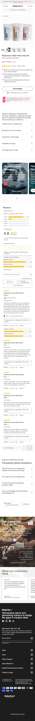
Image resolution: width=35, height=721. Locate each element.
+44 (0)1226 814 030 (6, 679)
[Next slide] (33, 2)
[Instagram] (6, 621)
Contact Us (26, 504)
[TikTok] (13, 621)
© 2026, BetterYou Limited (17, 714)
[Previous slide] (2, 2)
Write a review (21, 66)
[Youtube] (3, 621)
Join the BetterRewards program (14, 99)
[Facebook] (10, 621)
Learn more (7, 540)
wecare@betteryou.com (7, 681)
